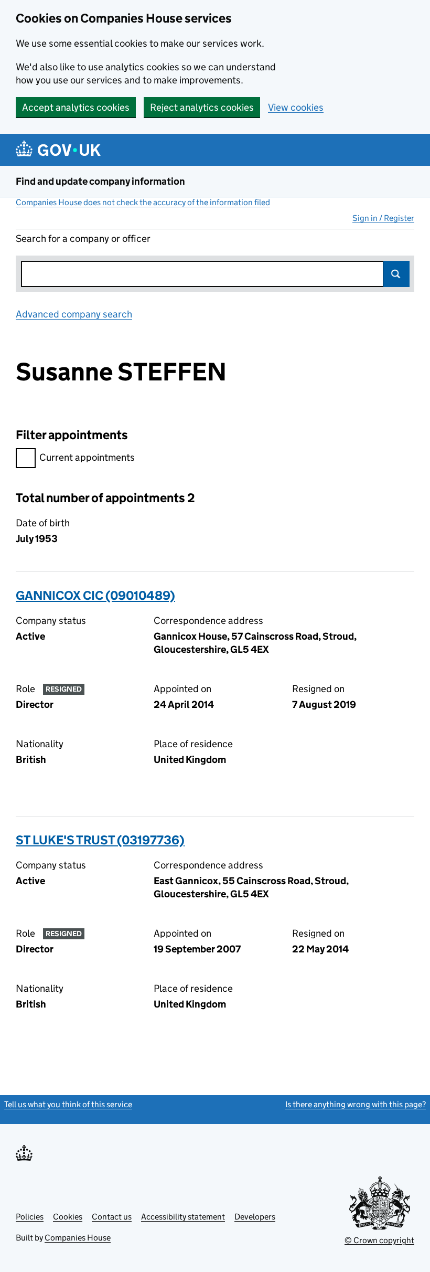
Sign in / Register (383, 218)
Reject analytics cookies (202, 107)
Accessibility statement (183, 1217)
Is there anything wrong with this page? (355, 1104)
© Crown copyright (379, 1240)
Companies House (78, 1238)
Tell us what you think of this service (68, 1104)
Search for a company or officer (83, 238)
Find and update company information (100, 181)
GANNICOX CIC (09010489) (95, 595)
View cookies (296, 107)
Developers (254, 1217)
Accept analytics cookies (76, 107)
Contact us (112, 1217)
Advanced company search (74, 314)
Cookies (67, 1217)
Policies (30, 1217)
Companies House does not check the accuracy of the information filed (143, 202)
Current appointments (87, 457)
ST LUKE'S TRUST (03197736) (100, 839)
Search (396, 274)
